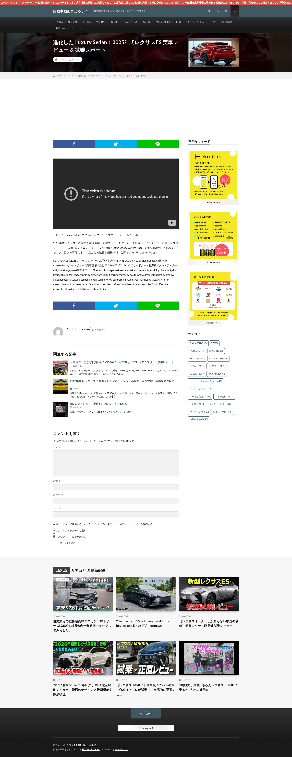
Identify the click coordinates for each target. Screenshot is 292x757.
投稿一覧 (96, 329)
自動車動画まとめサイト (86, 745)
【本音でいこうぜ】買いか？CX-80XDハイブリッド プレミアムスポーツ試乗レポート (122, 362)
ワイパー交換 (222, 411)
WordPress (121, 749)
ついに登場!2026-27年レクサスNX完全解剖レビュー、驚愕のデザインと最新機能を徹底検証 (83, 689)
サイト (56, 508)
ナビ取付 (197, 404)
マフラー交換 (199, 411)
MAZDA (100, 21)
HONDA (86, 21)
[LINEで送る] (158, 144)
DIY (214, 21)
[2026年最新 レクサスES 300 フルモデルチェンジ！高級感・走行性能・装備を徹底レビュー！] (60, 386)
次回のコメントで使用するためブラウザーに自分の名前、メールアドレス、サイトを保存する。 (104, 524)
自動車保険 (227, 21)
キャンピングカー (196, 21)
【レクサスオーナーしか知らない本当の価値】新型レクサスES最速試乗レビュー (209, 623)
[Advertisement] (146, 104)
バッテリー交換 (220, 404)
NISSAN (72, 21)
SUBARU (114, 21)
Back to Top (146, 714)
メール (58, 495)
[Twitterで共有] (116, 144)
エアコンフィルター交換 (206, 381)
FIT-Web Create (91, 749)
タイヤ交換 (224, 396)
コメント (58, 447)
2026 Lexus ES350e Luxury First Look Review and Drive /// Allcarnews (142, 623)
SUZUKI (146, 21)
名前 (57, 481)
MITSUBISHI (163, 21)
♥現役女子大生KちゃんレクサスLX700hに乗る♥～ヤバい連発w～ (208, 687)
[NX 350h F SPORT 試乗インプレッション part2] (60, 409)
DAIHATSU (131, 21)
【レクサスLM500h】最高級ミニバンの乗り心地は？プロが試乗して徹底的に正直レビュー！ (146, 689)
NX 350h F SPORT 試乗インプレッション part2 (98, 403)
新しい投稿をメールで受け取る (69, 537)
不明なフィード (199, 141)
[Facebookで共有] (74, 144)
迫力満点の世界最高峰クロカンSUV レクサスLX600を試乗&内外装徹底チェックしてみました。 (82, 625)
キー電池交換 (200, 396)
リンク (78, 28)
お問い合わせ (63, 28)
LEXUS (178, 21)
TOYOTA (58, 21)
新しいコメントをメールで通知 (69, 530)
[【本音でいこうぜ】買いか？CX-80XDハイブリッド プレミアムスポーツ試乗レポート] (60, 367)
